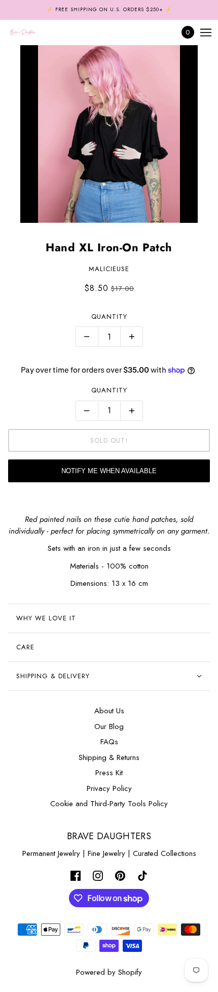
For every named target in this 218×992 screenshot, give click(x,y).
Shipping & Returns (109, 757)
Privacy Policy (109, 788)
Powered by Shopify (109, 972)
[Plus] (131, 336)
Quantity (109, 316)
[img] (75, 875)
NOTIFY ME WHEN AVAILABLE (109, 471)
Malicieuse (109, 269)
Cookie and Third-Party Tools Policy (109, 803)
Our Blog (109, 726)
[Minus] (86, 336)
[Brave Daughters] (31, 32)
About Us (109, 710)
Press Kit (109, 772)
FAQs (109, 741)
